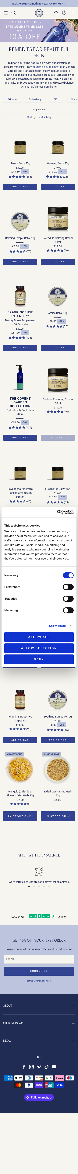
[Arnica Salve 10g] (58, 291)
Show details (57, 625)
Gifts (56, 99)
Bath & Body (35, 99)
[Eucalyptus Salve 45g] (58, 467)
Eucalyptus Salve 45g (57, 488)
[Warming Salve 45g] (58, 141)
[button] (5, 13)
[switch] (68, 587)
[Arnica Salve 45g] (20, 141)
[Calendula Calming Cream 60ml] (58, 216)
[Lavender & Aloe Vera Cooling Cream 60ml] (20, 467)
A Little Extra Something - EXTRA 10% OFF (37, 3)
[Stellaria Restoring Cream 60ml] (58, 377)
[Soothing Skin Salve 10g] (58, 694)
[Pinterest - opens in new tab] (39, 1067)
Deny (39, 659)
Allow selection (39, 648)
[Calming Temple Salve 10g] (20, 216)
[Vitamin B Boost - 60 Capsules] (20, 694)
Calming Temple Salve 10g (20, 238)
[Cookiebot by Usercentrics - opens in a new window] (57, 512)
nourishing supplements (47, 66)
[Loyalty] (55, 13)
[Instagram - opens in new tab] (31, 1067)
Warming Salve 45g (58, 163)
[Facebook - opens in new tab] (24, 1067)
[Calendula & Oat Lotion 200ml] (20, 377)
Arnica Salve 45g (20, 163)
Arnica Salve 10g (58, 312)
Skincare (12, 99)
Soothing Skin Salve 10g (58, 716)
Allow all (39, 637)
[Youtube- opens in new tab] (54, 1067)
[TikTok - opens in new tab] (46, 1067)
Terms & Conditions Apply (39, 981)
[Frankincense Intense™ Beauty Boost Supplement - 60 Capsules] (20, 291)
